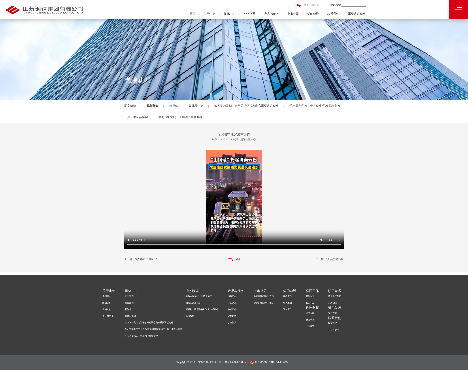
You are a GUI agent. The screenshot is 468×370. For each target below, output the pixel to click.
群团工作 (312, 291)
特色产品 (232, 309)
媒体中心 (230, 13)
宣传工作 (287, 309)
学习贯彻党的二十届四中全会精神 (180, 117)
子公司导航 (333, 330)
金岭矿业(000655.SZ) (263, 303)
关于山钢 (210, 13)
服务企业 (310, 296)
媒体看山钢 (196, 105)
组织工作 (287, 296)
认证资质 (232, 322)
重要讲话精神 (357, 13)
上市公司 (293, 13)
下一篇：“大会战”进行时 (330, 259)
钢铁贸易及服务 (193, 303)
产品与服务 (271, 13)
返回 (237, 259)
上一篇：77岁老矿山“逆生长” (140, 259)
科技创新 (312, 308)
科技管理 (310, 313)
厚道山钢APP (311, 5)
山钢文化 (106, 309)
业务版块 (250, 13)
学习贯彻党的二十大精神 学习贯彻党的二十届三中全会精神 (153, 329)
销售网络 (232, 316)
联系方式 (332, 323)
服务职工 (310, 303)
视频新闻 (152, 105)
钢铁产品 (232, 296)
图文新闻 (130, 105)
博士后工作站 (334, 296)
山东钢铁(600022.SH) (264, 296)
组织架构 (106, 303)
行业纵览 (310, 326)
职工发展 (334, 291)
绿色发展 (334, 308)
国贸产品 (232, 303)
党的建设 (313, 13)
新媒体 (173, 105)
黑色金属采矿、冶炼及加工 (199, 296)
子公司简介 (107, 316)
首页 (192, 13)
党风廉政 (287, 303)
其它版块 (190, 316)
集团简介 (106, 296)
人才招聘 (332, 303)
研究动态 (310, 319)
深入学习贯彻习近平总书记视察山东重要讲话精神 (246, 105)
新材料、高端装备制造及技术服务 (202, 309)
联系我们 (333, 13)
